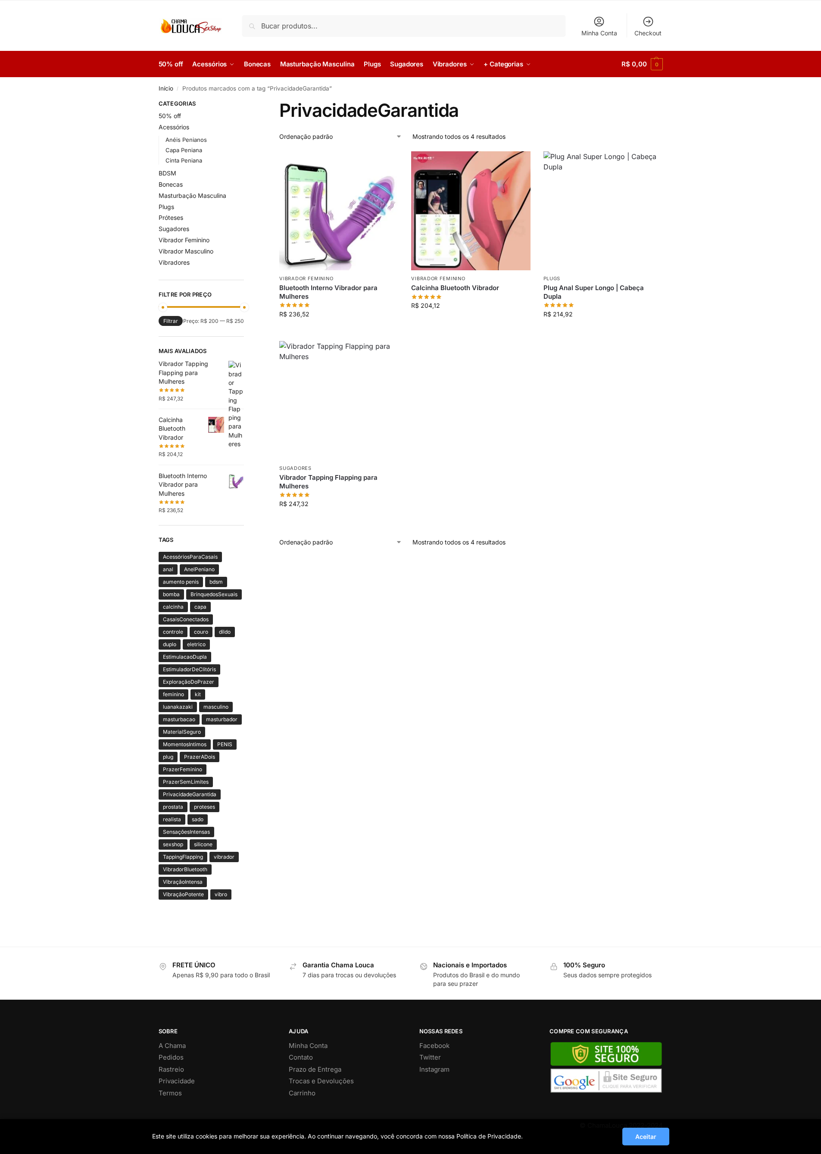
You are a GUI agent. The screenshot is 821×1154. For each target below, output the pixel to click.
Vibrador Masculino (186, 251)
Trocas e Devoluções (321, 1081)
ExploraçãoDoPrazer (188, 682)
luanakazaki (178, 707)
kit (198, 694)
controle (173, 632)
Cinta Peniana (183, 160)
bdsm (216, 582)
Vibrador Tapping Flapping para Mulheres (328, 481)
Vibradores (174, 262)
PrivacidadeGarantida (189, 794)
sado (197, 819)
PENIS (224, 744)
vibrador (224, 857)
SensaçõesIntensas (186, 832)
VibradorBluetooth (185, 869)
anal (168, 569)
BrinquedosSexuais (213, 594)
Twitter (430, 1057)
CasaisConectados (186, 619)
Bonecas (171, 184)
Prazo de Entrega (315, 1069)
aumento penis (181, 582)
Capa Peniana (183, 150)
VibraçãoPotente (183, 894)
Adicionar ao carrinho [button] (338, 332)
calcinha (173, 607)
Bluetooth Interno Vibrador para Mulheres (328, 292)
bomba (171, 594)
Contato (301, 1057)
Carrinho (302, 1093)
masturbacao (179, 719)
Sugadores (295, 468)
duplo (169, 644)
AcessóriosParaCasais (190, 557)
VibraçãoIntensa (183, 882)
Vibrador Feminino (306, 278)
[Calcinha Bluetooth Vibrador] (470, 210)
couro (201, 632)
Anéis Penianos (186, 139)
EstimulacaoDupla (185, 657)
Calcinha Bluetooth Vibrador (455, 288)
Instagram (434, 1069)
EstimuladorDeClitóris (189, 669)
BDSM (167, 173)
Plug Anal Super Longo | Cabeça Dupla (593, 292)
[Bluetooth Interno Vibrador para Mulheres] (338, 210)
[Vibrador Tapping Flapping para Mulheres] (338, 400)
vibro (221, 894)
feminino (173, 694)
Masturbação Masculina (192, 195)
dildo (225, 632)
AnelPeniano (199, 569)
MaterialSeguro (182, 732)
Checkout (648, 33)
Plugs (552, 278)
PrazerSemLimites (186, 782)
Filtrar (170, 321)
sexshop (173, 844)
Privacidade (177, 1081)
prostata (173, 807)
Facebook (434, 1045)
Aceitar (645, 1136)
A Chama (172, 1045)
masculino (215, 707)
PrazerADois (199, 757)
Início (166, 88)
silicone (203, 844)
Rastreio (171, 1069)
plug (168, 757)
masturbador (221, 719)
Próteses (171, 217)
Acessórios (174, 127)
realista (172, 819)
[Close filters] (246, 104)
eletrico (196, 644)
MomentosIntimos (184, 744)
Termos (170, 1093)
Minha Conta (599, 33)
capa (200, 607)
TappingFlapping (183, 857)
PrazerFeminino (182, 769)
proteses (204, 807)
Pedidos (171, 1057)
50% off (170, 115)
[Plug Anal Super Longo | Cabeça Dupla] (602, 210)
